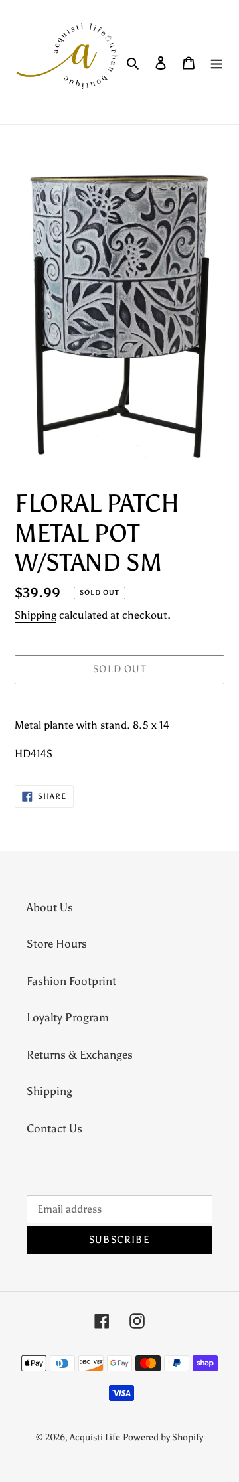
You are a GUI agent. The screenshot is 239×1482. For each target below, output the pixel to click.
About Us (50, 907)
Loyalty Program (68, 1017)
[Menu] (216, 62)
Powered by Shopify (163, 1437)
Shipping (35, 615)
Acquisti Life (95, 1437)
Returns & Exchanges (80, 1054)
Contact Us (54, 1128)
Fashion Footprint (71, 981)
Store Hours (57, 943)
